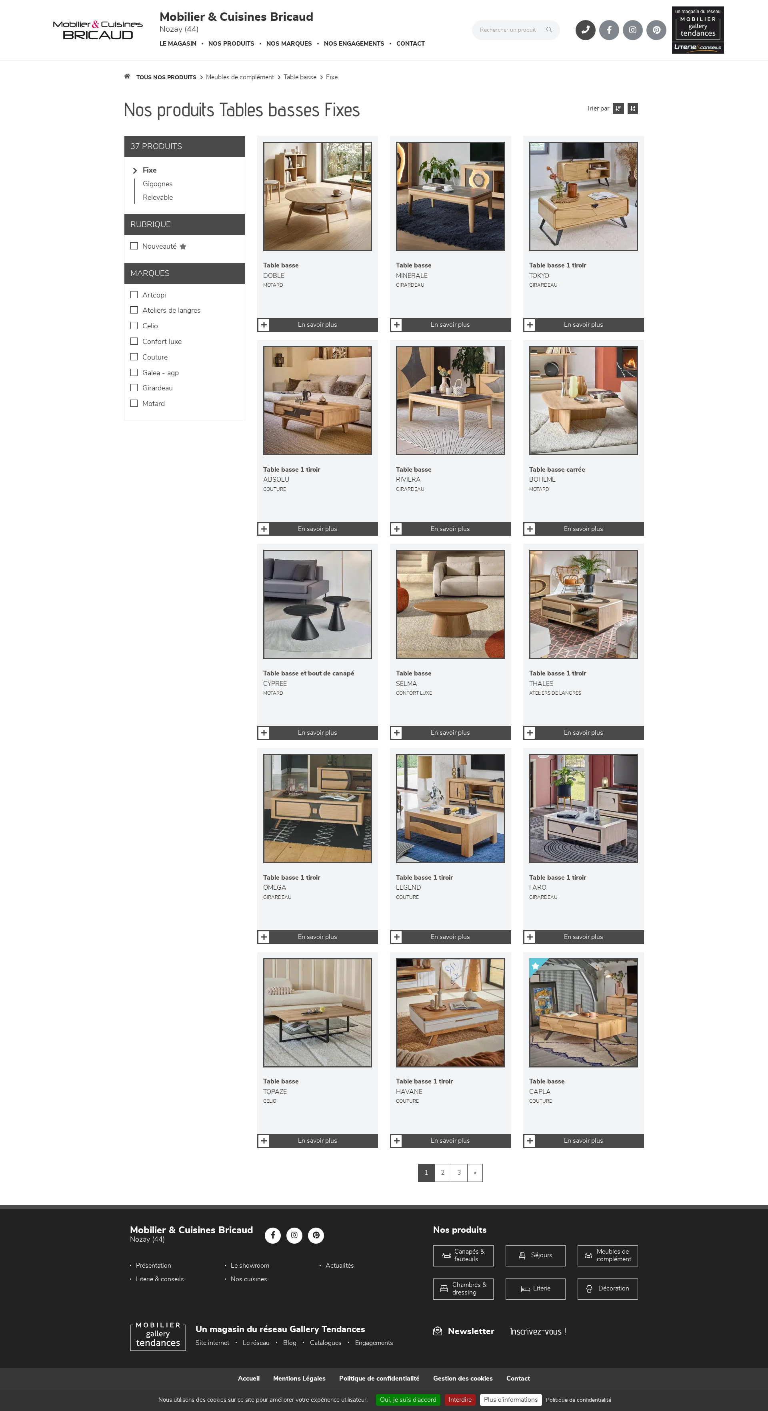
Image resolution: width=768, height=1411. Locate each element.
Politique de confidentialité (379, 1378)
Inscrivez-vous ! (538, 1331)
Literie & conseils (160, 1279)
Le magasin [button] (178, 44)
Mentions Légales (299, 1378)
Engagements (374, 1343)
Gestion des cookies (463, 1378)
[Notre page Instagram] (633, 30)
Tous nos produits (166, 77)
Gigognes (158, 184)
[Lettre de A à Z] (632, 108)
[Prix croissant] (617, 108)
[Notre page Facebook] (609, 30)
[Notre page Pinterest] (656, 30)
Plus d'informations (511, 1400)
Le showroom (250, 1265)
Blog (289, 1343)
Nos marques (289, 44)
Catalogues (326, 1343)
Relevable (158, 197)
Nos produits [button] (231, 44)
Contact (410, 44)
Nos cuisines (249, 1279)
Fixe (332, 77)
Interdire (460, 1400)
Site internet (212, 1343)
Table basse (300, 77)
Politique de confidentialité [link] (578, 1400)
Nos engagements (354, 44)
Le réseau (256, 1343)
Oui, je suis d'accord (408, 1400)
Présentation (153, 1265)
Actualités (340, 1265)
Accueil (249, 1378)
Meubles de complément (240, 77)
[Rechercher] (551, 30)
